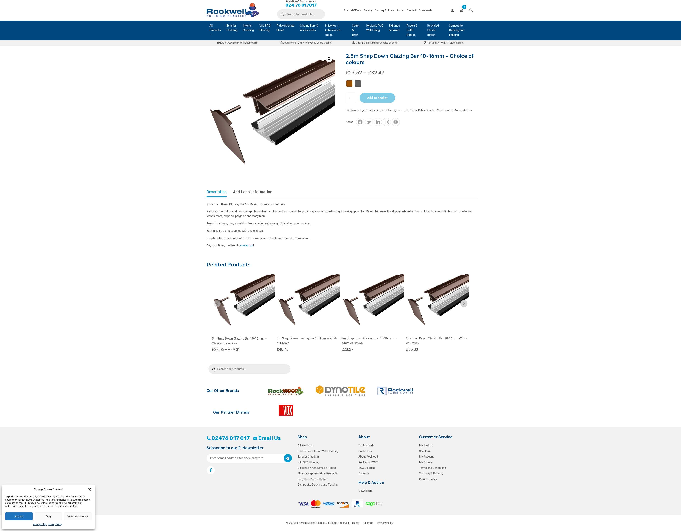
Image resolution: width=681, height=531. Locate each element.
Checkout (425, 451)
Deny (48, 516)
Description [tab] (217, 192)
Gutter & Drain (355, 30)
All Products (215, 28)
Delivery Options (384, 10)
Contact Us (365, 451)
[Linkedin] (378, 122)
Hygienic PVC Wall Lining (374, 28)
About (400, 10)
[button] (90, 489)
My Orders (425, 462)
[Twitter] (369, 122)
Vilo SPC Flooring (264, 28)
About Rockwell (368, 456)
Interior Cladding (248, 28)
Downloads (425, 10)
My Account (426, 456)
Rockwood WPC (368, 462)
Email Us (269, 438)
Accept (19, 516)
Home (355, 522)
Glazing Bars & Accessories (309, 28)
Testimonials (366, 445)
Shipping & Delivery (431, 473)
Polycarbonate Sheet (285, 28)
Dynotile (363, 473)
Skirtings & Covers (394, 28)
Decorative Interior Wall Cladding (318, 451)
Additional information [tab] (252, 192)
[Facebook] (360, 122)
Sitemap (368, 522)
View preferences (77, 516)
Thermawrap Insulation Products (318, 473)
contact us (246, 245)
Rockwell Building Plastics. (310, 522)
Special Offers (352, 10)
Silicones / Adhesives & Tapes (333, 30)
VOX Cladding (366, 467)
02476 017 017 (230, 438)
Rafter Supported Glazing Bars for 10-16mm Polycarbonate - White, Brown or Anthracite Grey (420, 110)
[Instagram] (387, 122)
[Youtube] (396, 122)
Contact (411, 10)
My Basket (425, 445)
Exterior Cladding (231, 28)
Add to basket (377, 98)
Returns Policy (428, 479)
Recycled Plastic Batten (433, 30)
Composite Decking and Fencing (456, 30)
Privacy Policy (40, 524)
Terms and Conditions (432, 467)
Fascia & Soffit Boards (412, 30)
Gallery (368, 10)
